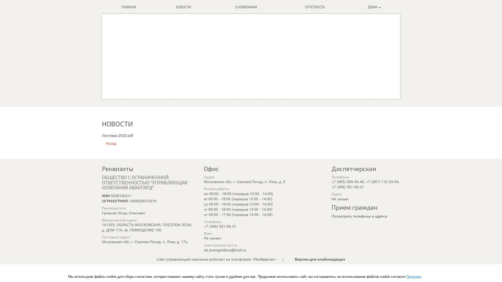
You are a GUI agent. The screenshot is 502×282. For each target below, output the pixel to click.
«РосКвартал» (264, 259)
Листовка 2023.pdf (117, 135)
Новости (183, 7)
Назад (110, 143)
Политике (413, 277)
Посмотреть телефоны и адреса (359, 216)
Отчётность (315, 7)
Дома (373, 7)
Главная (129, 7)
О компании (246, 7)
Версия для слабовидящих (320, 259)
